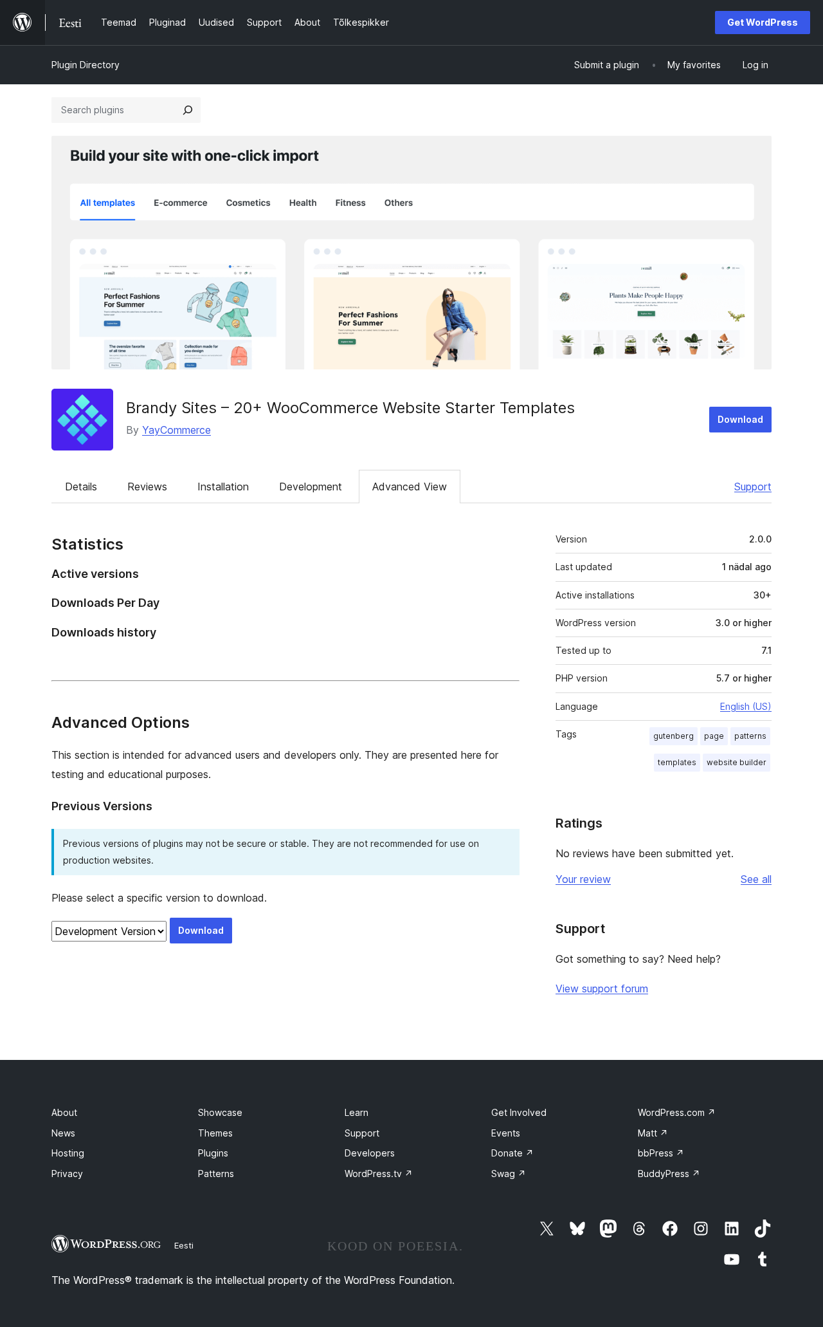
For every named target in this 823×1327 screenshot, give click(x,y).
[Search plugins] (188, 110)
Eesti (184, 1245)
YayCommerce (176, 429)
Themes (215, 1132)
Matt (653, 1132)
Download (740, 419)
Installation (223, 486)
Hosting (67, 1152)
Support (753, 486)
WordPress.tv (379, 1173)
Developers (370, 1152)
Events (505, 1132)
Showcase (220, 1112)
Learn (356, 1112)
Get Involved (519, 1112)
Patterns (216, 1173)
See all (756, 879)
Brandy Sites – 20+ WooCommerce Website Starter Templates (350, 407)
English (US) (746, 706)
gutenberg (673, 736)
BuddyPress (669, 1173)
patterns (750, 736)
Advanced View (409, 486)
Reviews (147, 486)
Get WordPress (762, 22)
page (714, 736)
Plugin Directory (85, 64)
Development (310, 486)
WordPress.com (677, 1112)
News (63, 1132)
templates (677, 762)
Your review (583, 879)
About (64, 1112)
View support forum (602, 988)
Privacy (67, 1173)
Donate (512, 1152)
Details (81, 486)
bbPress (661, 1152)
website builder (736, 762)
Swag (508, 1173)
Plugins (213, 1152)
